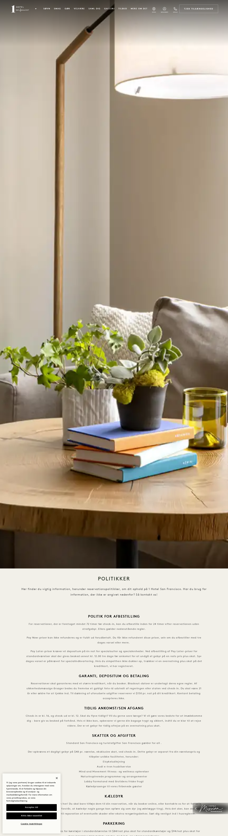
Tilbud (122, 9)
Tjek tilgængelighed (198, 9)
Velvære (79, 9)
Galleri (109, 9)
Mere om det (139, 9)
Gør (67, 9)
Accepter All (31, 807)
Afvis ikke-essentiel (31, 816)
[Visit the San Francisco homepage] (20, 9)
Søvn (46, 9)
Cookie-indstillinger (31, 824)
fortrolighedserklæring (16, 801)
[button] (35, 9)
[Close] (56, 778)
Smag (57, 9)
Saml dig (95, 9)
